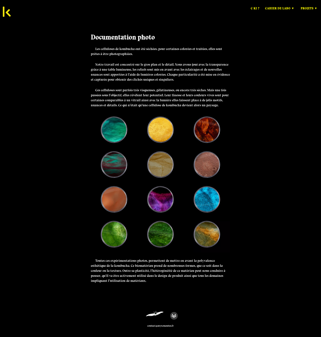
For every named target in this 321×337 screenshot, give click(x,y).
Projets (307, 8)
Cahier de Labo (278, 8)
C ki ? (255, 8)
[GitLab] (173, 316)
